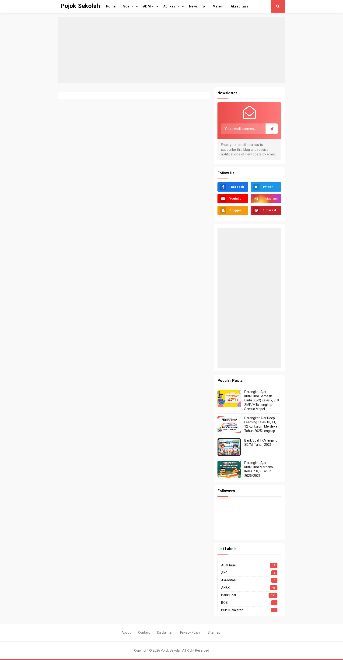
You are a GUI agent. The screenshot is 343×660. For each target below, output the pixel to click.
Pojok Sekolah (171, 650)
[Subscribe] (272, 128)
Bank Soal (228, 595)
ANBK (225, 588)
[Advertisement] (171, 50)
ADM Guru (228, 565)
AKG (224, 573)
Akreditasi (228, 580)
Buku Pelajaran (232, 610)
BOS (224, 602)
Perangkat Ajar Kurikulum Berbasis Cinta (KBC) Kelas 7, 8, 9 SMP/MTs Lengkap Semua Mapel (261, 400)
